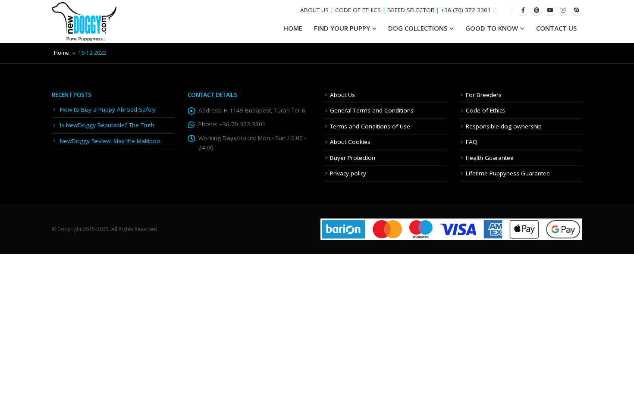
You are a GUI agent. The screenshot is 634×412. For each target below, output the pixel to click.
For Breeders (484, 95)
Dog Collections (417, 28)
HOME (292, 28)
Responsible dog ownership (504, 126)
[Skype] (576, 10)
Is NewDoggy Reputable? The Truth (107, 125)
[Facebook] (523, 10)
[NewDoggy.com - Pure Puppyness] (84, 21)
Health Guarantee (490, 158)
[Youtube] (549, 10)
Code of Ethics (485, 110)
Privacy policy (348, 173)
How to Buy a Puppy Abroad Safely (108, 109)
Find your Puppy (342, 28)
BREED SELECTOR (410, 10)
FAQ (471, 142)
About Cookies (350, 142)
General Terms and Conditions (372, 110)
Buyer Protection (352, 158)
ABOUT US (314, 10)
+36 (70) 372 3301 (466, 10)
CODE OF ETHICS (358, 10)
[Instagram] (563, 10)
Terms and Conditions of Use (370, 126)
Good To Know (491, 28)
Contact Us (556, 28)
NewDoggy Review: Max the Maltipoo (110, 141)
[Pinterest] (536, 10)
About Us (342, 95)
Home (61, 52)
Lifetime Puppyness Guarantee (508, 173)
